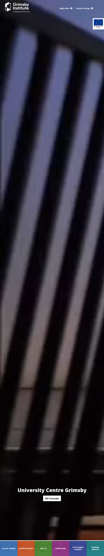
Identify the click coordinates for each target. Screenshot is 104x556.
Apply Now (64, 8)
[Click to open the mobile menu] (97, 8)
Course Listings (83, 8)
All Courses (52, 498)
